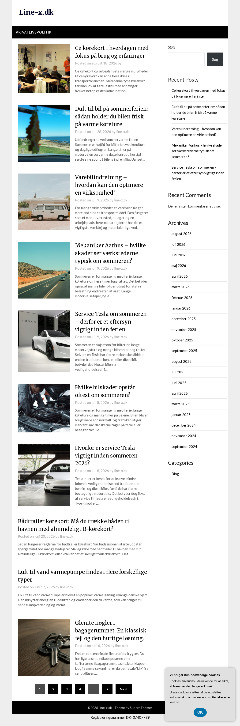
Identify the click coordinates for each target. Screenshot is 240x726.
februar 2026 (182, 297)
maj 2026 (179, 265)
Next (124, 689)
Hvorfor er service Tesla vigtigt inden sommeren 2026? (106, 456)
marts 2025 (181, 404)
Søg (171, 47)
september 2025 (184, 350)
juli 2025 (178, 372)
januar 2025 (181, 414)
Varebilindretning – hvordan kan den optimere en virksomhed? (109, 185)
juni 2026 (179, 255)
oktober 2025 (182, 340)
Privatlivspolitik (34, 32)
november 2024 (184, 436)
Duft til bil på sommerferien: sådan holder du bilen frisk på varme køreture (111, 117)
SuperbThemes (141, 708)
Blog (175, 474)
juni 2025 (179, 383)
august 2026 (181, 233)
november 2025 (184, 329)
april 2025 (180, 393)
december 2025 (184, 319)
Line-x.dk (36, 12)
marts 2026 (181, 287)
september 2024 (184, 446)
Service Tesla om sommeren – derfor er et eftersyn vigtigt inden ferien (111, 322)
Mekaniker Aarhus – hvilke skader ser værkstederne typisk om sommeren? (110, 253)
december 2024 (184, 425)
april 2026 (180, 276)
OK (200, 712)
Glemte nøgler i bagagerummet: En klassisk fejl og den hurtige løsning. (110, 631)
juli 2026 (178, 244)
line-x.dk (122, 131)
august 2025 (181, 361)
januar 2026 (181, 308)
